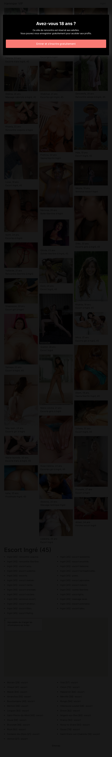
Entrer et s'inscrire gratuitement (56, 43)
